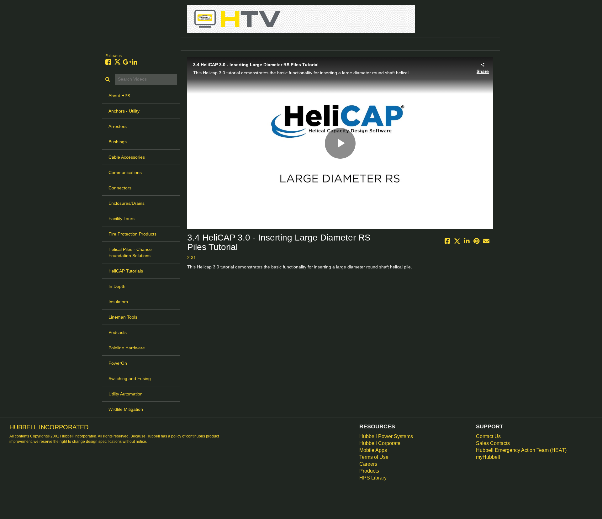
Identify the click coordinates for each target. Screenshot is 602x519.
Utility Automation (125, 393)
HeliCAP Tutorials (125, 270)
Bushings (117, 141)
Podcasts (117, 332)
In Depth (116, 286)
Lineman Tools (122, 317)
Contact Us (488, 436)
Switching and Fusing (129, 378)
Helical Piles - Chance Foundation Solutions (130, 252)
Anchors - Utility (124, 111)
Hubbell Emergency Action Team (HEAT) (521, 450)
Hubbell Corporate (379, 443)
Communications (125, 172)
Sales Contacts (493, 443)
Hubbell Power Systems (386, 436)
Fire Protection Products (132, 233)
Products (369, 471)
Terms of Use (373, 457)
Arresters (117, 126)
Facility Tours (121, 218)
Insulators (118, 301)
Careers (368, 464)
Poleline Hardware (126, 347)
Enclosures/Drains (126, 203)
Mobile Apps (373, 450)
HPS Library (373, 477)
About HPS (119, 95)
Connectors (119, 187)
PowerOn (117, 363)
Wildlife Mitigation (125, 409)
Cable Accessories (126, 157)
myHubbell (488, 457)
